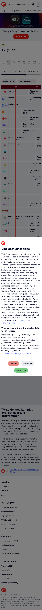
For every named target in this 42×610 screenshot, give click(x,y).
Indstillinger (27, 363)
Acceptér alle (21, 370)
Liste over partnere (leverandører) (16, 353)
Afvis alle (13, 363)
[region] (21, 305)
